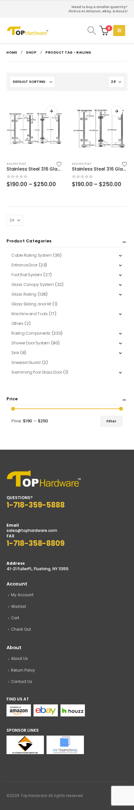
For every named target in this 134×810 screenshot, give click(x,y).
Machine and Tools (29, 313)
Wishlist (18, 606)
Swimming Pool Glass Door (36, 372)
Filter (111, 421)
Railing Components (30, 333)
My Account (22, 595)
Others (17, 323)
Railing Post (16, 163)
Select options (51, 111)
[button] (92, 30)
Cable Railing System (31, 255)
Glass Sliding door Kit (31, 304)
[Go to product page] (34, 128)
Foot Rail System (26, 274)
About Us (19, 658)
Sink (15, 352)
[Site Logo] (28, 30)
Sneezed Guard (26, 362)
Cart (15, 618)
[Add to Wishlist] (59, 163)
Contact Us (21, 681)
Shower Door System (30, 343)
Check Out (21, 629)
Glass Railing (23, 294)
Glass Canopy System (32, 284)
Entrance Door (24, 265)
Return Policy (23, 670)
